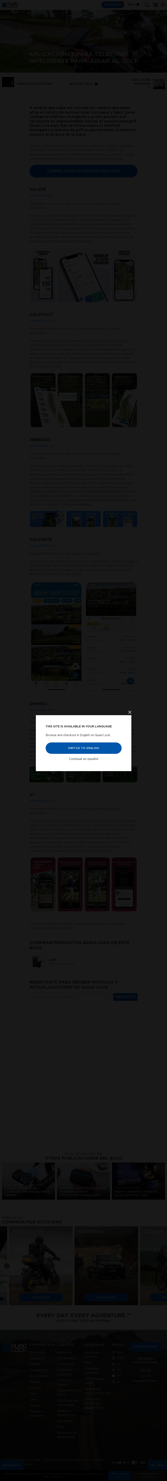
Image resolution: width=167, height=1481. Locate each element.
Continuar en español (83, 758)
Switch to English (83, 748)
